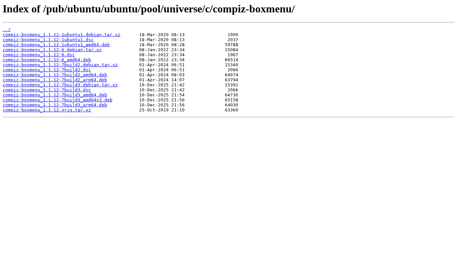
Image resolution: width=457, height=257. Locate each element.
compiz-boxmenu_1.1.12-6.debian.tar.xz (52, 49)
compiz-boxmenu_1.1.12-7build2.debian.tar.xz (60, 64)
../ (7, 29)
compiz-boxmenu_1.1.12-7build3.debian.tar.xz (60, 84)
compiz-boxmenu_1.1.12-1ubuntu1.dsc (48, 39)
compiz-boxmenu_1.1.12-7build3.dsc (47, 89)
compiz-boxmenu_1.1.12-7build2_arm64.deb (55, 79)
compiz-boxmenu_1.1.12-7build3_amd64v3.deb (57, 99)
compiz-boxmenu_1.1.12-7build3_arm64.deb (55, 104)
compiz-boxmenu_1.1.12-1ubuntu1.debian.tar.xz (61, 34)
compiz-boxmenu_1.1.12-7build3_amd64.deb (55, 94)
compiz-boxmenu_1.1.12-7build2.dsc (47, 69)
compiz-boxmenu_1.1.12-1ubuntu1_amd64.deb (56, 44)
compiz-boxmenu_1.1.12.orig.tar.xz (47, 109)
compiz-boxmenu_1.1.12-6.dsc (39, 54)
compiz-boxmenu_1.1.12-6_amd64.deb (47, 59)
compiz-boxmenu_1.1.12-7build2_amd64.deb (55, 74)
